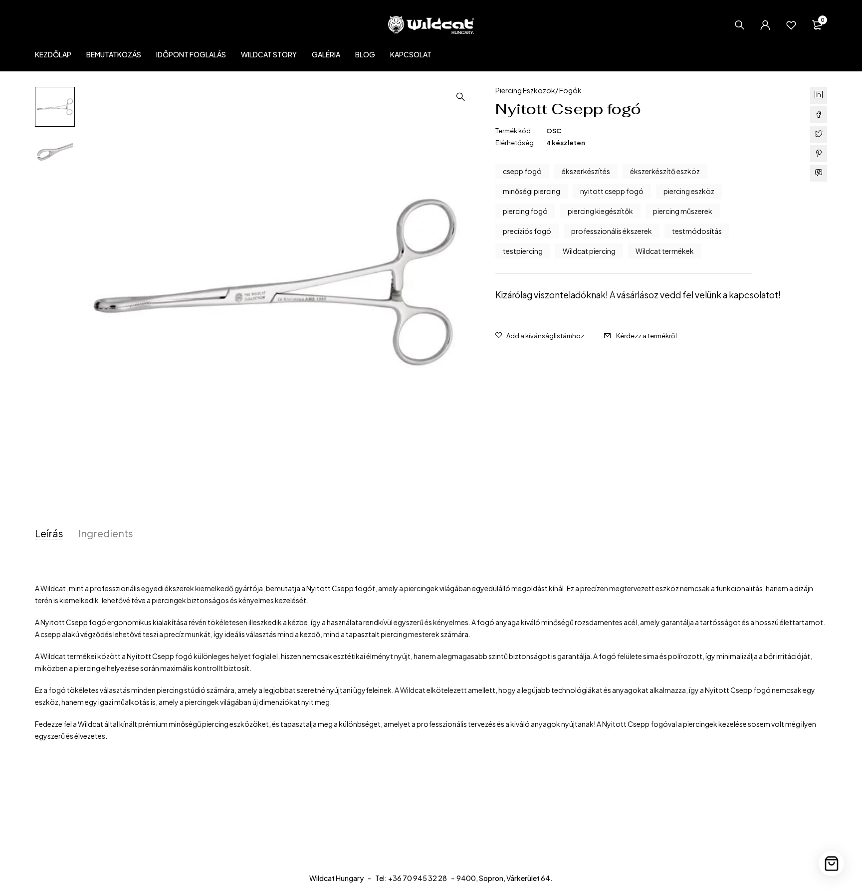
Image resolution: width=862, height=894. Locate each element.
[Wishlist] (791, 24)
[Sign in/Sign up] (765, 24)
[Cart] (831, 863)
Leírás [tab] (49, 533)
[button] (460, 97)
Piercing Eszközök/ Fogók (538, 90)
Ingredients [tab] (105, 533)
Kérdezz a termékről (646, 336)
